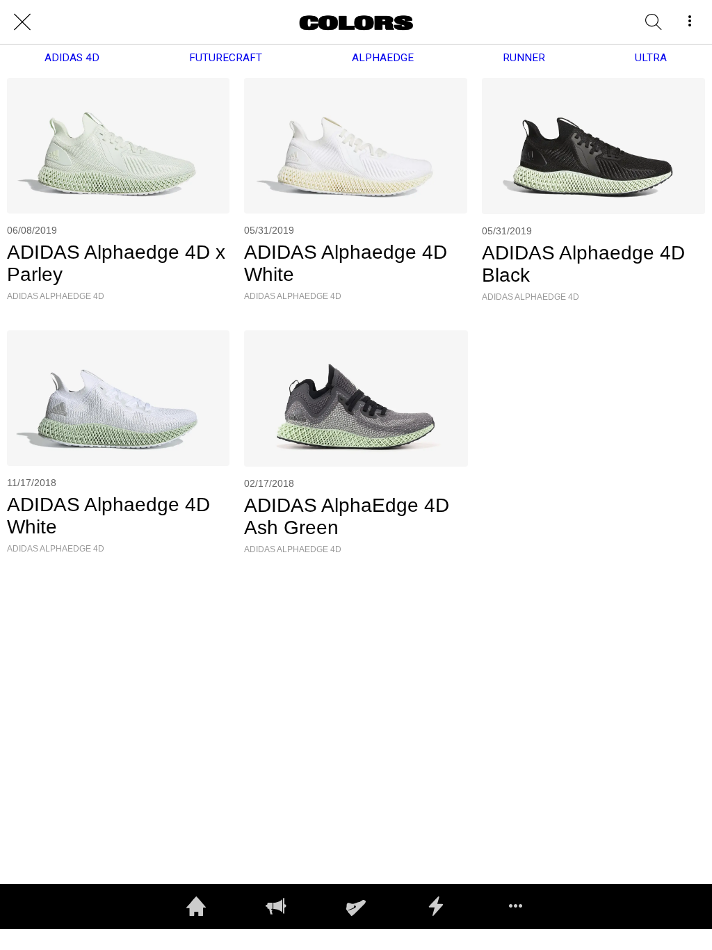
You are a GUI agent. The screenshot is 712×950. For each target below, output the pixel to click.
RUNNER (524, 57)
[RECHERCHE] (653, 22)
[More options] (689, 22)
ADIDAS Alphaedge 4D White (345, 263)
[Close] (22, 22)
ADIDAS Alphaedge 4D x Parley (116, 263)
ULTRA (651, 57)
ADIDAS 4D (71, 57)
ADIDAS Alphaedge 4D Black (583, 264)
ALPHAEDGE (383, 57)
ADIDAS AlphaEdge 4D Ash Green (346, 516)
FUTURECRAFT (225, 57)
